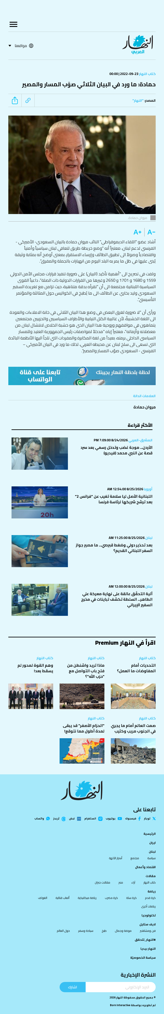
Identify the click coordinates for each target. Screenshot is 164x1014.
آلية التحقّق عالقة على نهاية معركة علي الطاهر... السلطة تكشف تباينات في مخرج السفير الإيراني (116, 599)
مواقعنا (21, 45)
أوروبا (147, 489)
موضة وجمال (123, 930)
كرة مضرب (111, 898)
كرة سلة (131, 898)
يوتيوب (111, 819)
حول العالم (63, 930)
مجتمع (134, 858)
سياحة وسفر (85, 930)
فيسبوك (130, 819)
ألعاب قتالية (62, 898)
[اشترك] (82, 376)
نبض (72, 819)
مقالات (151, 876)
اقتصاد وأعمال (145, 867)
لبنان (148, 537)
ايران (152, 842)
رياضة (152, 891)
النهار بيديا (148, 948)
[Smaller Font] (150, 232)
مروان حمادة (144, 407)
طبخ (104, 930)
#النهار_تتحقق (145, 939)
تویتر (147, 819)
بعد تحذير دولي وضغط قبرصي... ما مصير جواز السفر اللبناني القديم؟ (114, 547)
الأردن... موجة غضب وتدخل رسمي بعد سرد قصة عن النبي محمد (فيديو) (116, 450)
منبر (121, 882)
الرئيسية (150, 833)
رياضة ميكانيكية (87, 898)
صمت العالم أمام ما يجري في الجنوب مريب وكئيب (133, 728)
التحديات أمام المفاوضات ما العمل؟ (136, 668)
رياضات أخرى (148, 906)
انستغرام (90, 819)
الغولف (42, 898)
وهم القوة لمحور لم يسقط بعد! (35, 668)
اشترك (72, 987)
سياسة (151, 858)
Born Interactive (120, 1005)
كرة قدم (150, 898)
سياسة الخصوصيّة (143, 957)
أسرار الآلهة (115, 858)
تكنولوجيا (149, 915)
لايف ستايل (147, 924)
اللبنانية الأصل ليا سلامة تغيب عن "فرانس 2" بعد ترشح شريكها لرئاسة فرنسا (113, 499)
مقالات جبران (102, 882)
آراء (133, 882)
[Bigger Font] (137, 232)
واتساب (39, 819)
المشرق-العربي (140, 440)
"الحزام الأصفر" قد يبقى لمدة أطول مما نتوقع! (83, 728)
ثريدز (56, 819)
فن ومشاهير (148, 930)
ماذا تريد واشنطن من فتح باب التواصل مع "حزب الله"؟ (85, 671)
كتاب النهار (147, 73)
